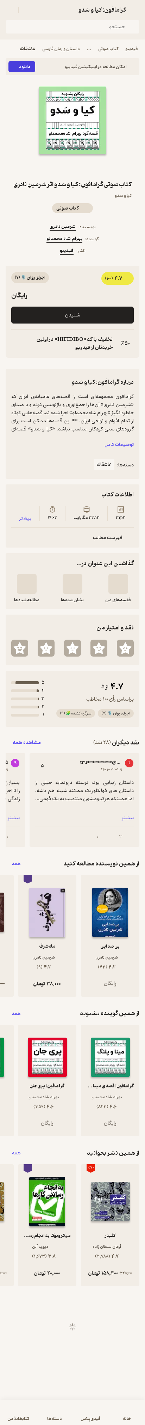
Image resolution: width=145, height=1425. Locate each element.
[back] (135, 9)
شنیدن (72, 315)
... (89, 49)
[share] (64, 167)
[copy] (17, 343)
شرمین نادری (63, 226)
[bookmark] (81, 167)
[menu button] (9, 9)
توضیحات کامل (119, 444)
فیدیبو (131, 49)
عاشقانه (27, 49)
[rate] (125, 648)
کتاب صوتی (108, 49)
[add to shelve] (118, 584)
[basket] (27, 9)
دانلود (24, 67)
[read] (27, 584)
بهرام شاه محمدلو (64, 238)
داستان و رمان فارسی (61, 49)
